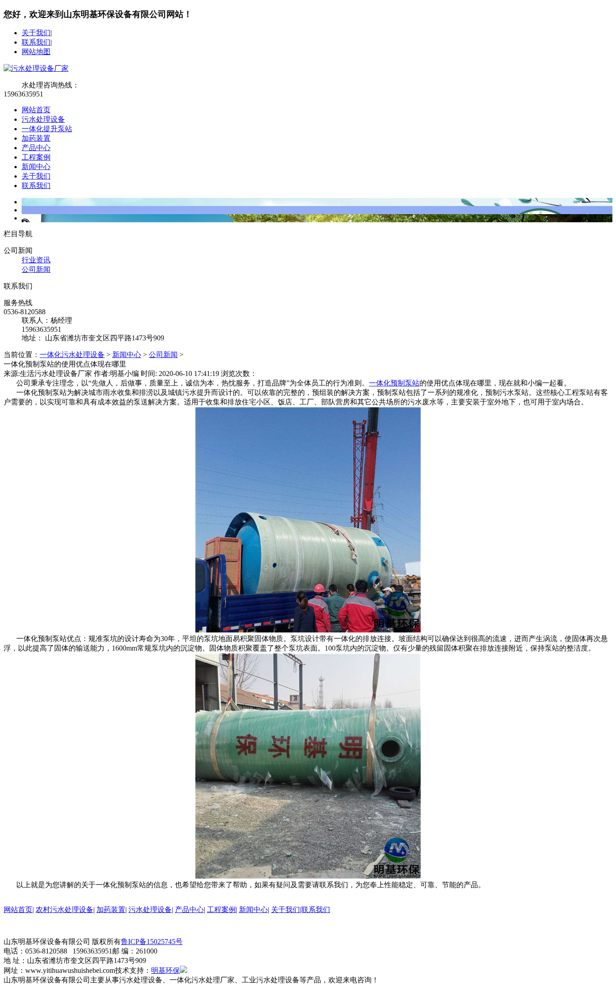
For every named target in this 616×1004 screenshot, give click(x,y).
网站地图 (36, 51)
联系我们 (36, 42)
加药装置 (36, 138)
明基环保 (165, 970)
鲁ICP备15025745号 (152, 941)
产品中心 (36, 147)
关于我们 (36, 33)
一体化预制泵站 (394, 383)
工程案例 (36, 157)
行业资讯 (36, 260)
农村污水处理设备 (64, 909)
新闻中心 (36, 166)
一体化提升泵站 (47, 129)
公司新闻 (36, 269)
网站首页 (36, 110)
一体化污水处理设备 (72, 354)
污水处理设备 (43, 119)
